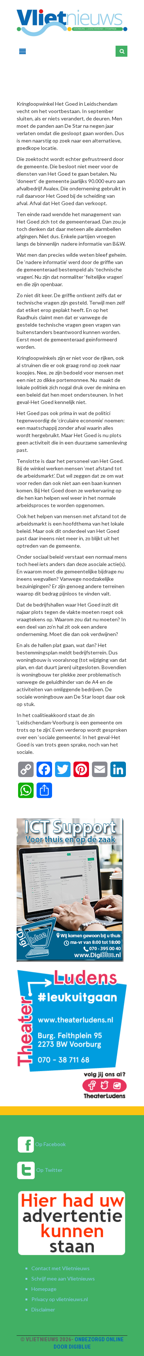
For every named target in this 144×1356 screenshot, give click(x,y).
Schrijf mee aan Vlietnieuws (63, 1278)
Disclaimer (43, 1309)
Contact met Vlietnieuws (60, 1268)
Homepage (43, 1289)
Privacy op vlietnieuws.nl (59, 1299)
